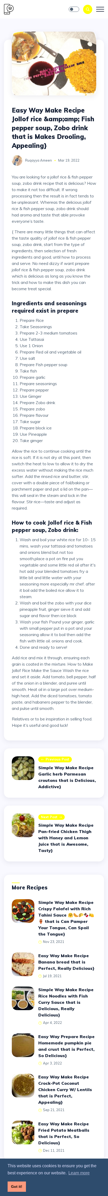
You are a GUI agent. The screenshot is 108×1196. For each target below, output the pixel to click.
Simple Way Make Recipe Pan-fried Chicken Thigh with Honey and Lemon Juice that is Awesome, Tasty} (66, 837)
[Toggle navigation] (100, 9)
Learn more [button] (79, 1173)
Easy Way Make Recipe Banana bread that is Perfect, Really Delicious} (66, 962)
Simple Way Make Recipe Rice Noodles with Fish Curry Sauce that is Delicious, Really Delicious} (66, 1002)
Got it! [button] (16, 1186)
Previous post (57, 759)
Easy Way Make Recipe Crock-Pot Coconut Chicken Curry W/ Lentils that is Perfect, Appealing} (65, 1089)
